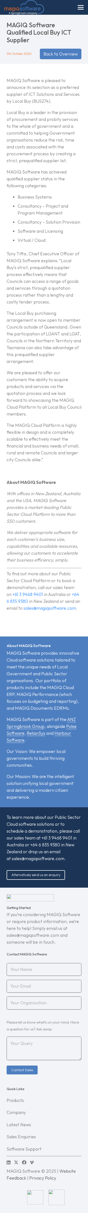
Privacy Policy (42, 1178)
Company (16, 1112)
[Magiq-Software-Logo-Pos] (24, 7)
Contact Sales (22, 1070)
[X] (16, 1162)
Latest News (19, 1124)
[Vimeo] (32, 1162)
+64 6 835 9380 (45, 845)
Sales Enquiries (21, 1137)
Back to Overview (61, 54)
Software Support (24, 1149)
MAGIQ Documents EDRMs (42, 708)
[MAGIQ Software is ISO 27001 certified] (75, 1197)
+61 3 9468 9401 (27, 594)
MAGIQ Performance (37, 694)
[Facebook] (24, 1162)
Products (15, 1100)
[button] (80, 7)
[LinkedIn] (9, 1162)
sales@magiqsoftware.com (38, 858)
